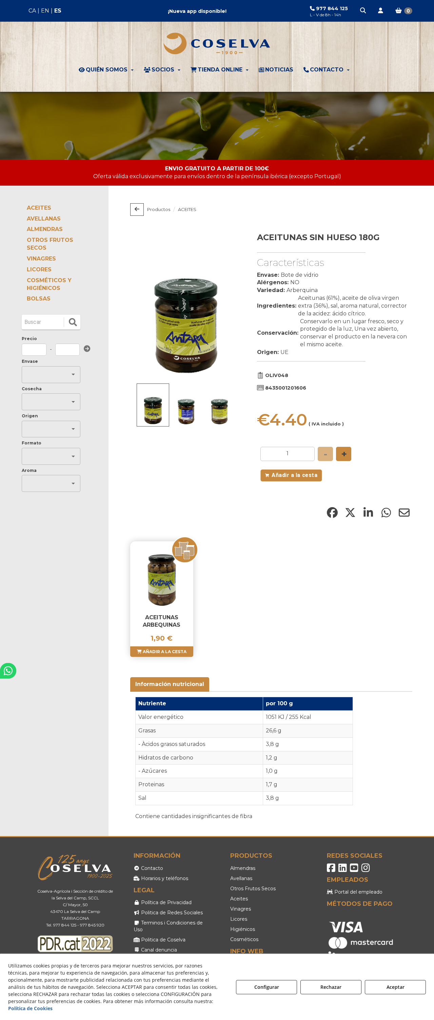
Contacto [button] (151, 868)
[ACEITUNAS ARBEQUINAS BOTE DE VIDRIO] (161, 575)
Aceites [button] (239, 899)
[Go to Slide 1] (153, 404)
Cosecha (32, 388)
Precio (29, 338)
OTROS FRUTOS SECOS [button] (50, 244)
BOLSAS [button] (39, 298)
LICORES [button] (39, 269)
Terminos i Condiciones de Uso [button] (168, 926)
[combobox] (46, 374)
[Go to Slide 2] (186, 406)
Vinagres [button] (240, 909)
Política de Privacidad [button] (166, 902)
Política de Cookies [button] (30, 1008)
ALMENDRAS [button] (45, 229)
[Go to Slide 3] (219, 406)
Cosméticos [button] (244, 939)
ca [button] (32, 10)
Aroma (29, 470)
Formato (31, 442)
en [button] (45, 10)
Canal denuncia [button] (158, 950)
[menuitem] (45, 11)
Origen (30, 415)
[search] (72, 322)
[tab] (170, 684)
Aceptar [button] (396, 987)
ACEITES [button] (39, 208)
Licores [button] (238, 919)
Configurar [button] (266, 987)
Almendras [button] (242, 868)
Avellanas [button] (241, 878)
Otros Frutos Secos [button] (253, 889)
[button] (363, 11)
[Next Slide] (227, 305)
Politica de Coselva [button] (162, 940)
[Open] (73, 374)
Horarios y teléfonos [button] (164, 878)
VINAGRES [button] (41, 258)
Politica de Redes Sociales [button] (171, 913)
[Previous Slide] (145, 305)
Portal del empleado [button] (357, 892)
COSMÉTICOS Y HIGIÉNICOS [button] (49, 284)
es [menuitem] (57, 10)
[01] (217, 125)
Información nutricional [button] (169, 684)
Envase (30, 361)
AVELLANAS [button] (44, 218)
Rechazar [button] (330, 987)
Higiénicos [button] (242, 929)
